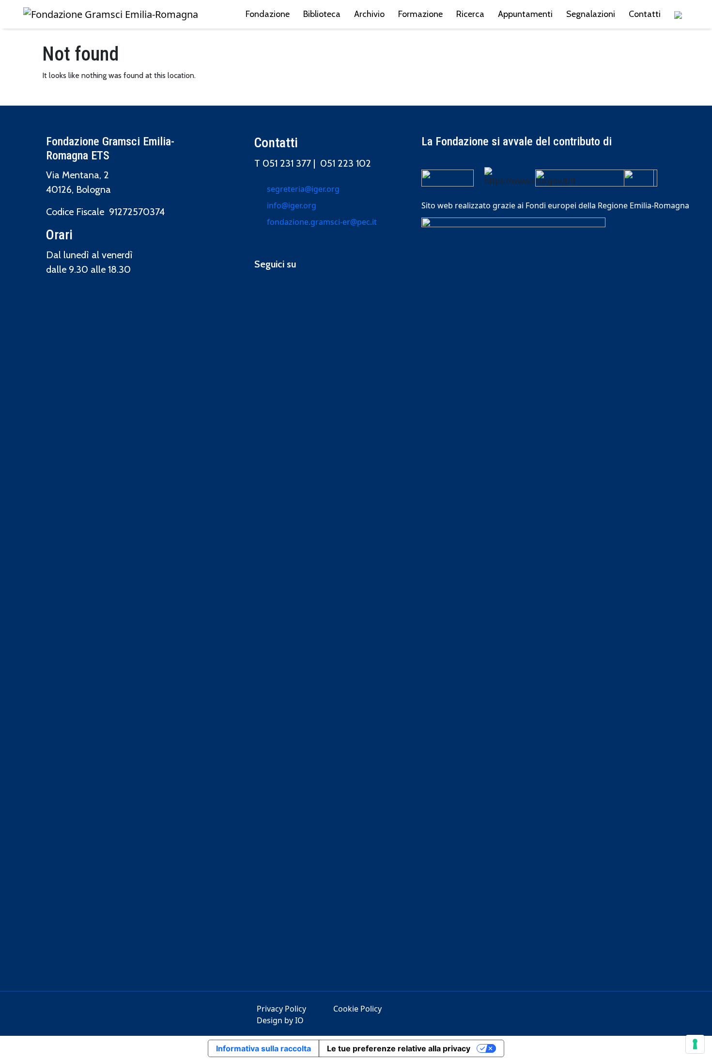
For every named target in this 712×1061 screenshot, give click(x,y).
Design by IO (280, 1020)
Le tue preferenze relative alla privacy (398, 1048)
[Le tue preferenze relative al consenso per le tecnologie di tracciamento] (695, 1044)
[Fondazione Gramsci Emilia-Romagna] (110, 14)
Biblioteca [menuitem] (322, 14)
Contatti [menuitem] (645, 14)
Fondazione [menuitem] (268, 14)
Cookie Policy (357, 1008)
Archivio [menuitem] (369, 14)
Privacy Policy (281, 1008)
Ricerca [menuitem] (470, 14)
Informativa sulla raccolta (263, 1048)
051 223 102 (345, 163)
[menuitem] (678, 14)
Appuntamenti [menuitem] (525, 14)
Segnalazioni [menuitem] (590, 14)
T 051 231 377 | (287, 163)
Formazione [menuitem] (420, 14)
